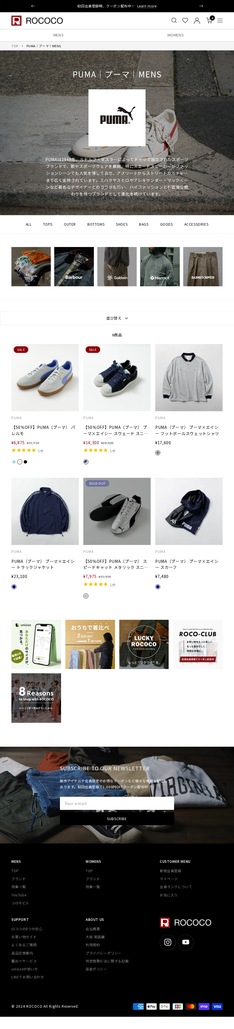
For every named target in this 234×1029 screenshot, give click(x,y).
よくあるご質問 (24, 944)
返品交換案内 (22, 952)
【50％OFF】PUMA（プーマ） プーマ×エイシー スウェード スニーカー (115, 430)
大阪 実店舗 (95, 936)
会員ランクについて (176, 886)
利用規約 (93, 944)
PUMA (16, 418)
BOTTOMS (95, 224)
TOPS (48, 224)
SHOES (122, 224)
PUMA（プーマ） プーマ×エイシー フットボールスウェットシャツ (187, 430)
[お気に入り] (185, 20)
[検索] (174, 20)
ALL (29, 224)
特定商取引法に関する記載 (107, 960)
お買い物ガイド (24, 936)
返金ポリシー (96, 968)
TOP (14, 46)
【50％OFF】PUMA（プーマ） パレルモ (43, 430)
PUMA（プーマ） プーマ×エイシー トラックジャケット (43, 564)
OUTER (70, 224)
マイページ (169, 878)
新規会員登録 (170, 870)
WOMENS (175, 35)
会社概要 (93, 928)
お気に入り (169, 894)
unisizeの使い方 (24, 968)
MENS (58, 35)
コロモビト (20, 902)
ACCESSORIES (196, 224)
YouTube (18, 894)
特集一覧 (18, 886)
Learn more (147, 5)
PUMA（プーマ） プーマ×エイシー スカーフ (187, 564)
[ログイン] (197, 21)
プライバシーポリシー (104, 952)
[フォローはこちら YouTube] (185, 942)
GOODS (166, 224)
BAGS (143, 224)
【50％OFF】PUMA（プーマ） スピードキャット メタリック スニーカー (115, 564)
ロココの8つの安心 (26, 928)
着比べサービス (24, 960)
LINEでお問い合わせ (27, 976)
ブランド (18, 878)
